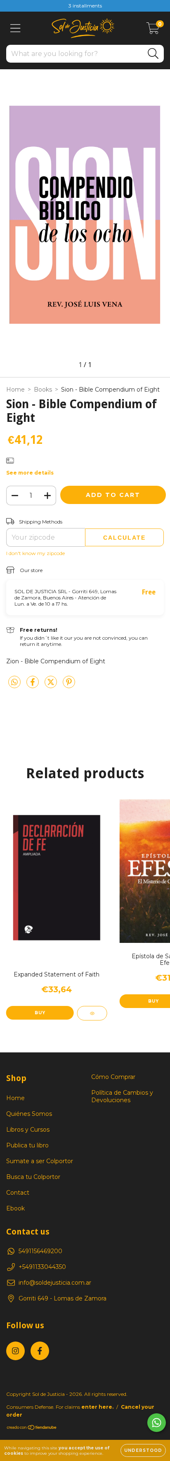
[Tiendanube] (32, 1428)
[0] (153, 30)
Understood (143, 1450)
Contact (17, 1192)
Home (15, 389)
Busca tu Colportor (33, 1177)
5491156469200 (40, 1251)
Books (43, 389)
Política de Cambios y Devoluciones (122, 1096)
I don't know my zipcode (35, 553)
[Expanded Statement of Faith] (92, 1013)
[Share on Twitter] (52, 685)
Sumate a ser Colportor (39, 1161)
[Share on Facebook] (33, 685)
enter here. (97, 1407)
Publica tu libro (27, 1145)
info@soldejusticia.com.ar (55, 1282)
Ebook (15, 1208)
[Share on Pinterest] (69, 685)
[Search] (153, 53)
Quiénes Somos (29, 1114)
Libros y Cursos (28, 1129)
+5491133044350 (42, 1267)
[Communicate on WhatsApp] (156, 1422)
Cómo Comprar (113, 1077)
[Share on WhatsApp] (14, 682)
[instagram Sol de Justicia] (15, 1351)
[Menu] (15, 28)
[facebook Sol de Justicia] (40, 1351)
